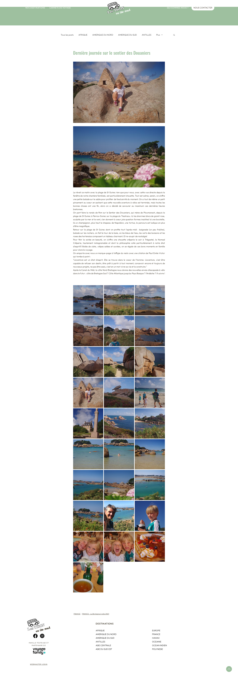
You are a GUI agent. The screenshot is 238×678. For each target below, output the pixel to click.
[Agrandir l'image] (88, 300)
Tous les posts (67, 34)
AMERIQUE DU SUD (127, 34)
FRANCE (77, 614)
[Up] (229, 669)
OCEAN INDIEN (159, 645)
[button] (35, 7)
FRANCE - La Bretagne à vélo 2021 (95, 614)
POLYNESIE (157, 649)
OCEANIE (156, 641)
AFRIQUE (82, 34)
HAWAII (155, 638)
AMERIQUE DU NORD (102, 34)
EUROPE (156, 630)
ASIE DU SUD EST (104, 649)
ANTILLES (146, 34)
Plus (158, 34)
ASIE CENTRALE (103, 645)
